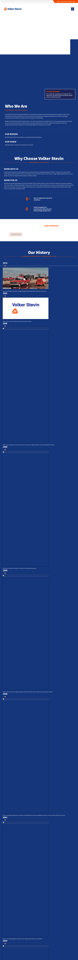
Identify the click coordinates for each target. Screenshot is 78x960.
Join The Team (15, 234)
